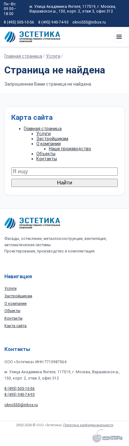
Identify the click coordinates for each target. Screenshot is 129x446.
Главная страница (23, 56)
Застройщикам (52, 138)
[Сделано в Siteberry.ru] (107, 437)
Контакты (46, 158)
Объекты (45, 153)
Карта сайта (15, 326)
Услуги (53, 56)
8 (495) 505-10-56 (19, 22)
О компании (48, 143)
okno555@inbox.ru (89, 22)
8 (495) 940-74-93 (53, 22)
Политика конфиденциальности (88, 425)
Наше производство (70, 148)
